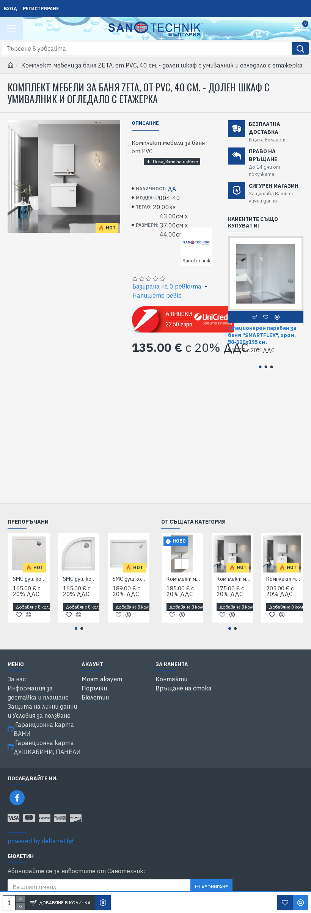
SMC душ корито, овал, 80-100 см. (80, 579)
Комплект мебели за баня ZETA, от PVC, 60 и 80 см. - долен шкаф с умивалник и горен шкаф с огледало (283, 579)
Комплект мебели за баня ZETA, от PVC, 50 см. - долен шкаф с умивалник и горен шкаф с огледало (234, 579)
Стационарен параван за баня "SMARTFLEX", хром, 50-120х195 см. (262, 335)
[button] (260, 367)
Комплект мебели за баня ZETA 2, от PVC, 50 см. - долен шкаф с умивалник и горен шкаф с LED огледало (183, 579)
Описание (145, 123)
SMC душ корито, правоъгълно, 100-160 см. (130, 579)
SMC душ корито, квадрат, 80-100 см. (30, 579)
